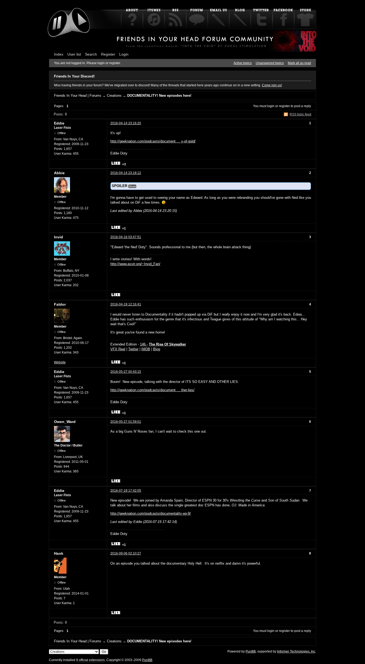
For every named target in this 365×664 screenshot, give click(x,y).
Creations (114, 96)
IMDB (145, 349)
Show (132, 186)
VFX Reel (117, 349)
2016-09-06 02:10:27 (125, 553)
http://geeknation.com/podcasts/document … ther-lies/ (152, 390)
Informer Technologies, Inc (296, 651)
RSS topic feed (300, 114)
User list (74, 54)
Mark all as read (299, 63)
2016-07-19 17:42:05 (125, 490)
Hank (58, 553)
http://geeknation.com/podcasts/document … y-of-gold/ (153, 141)
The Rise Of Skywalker (167, 344)
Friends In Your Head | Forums (77, 96)
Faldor (60, 304)
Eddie (59, 123)
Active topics (243, 63)
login (270, 106)
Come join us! (272, 85)
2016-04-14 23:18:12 (125, 173)
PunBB (251, 651)
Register (108, 54)
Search (91, 54)
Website (60, 362)
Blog (156, 349)
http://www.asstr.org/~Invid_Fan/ (135, 264)
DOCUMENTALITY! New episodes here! (159, 96)
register (284, 106)
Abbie (59, 173)
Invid (58, 237)
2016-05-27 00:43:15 (125, 372)
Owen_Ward (65, 422)
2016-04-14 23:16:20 (125, 123)
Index (58, 54)
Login (124, 54)
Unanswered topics (270, 63)
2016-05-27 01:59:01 (125, 422)
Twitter (133, 349)
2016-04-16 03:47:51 (125, 237)
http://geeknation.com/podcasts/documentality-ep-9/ (150, 513)
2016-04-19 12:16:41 (125, 304)
